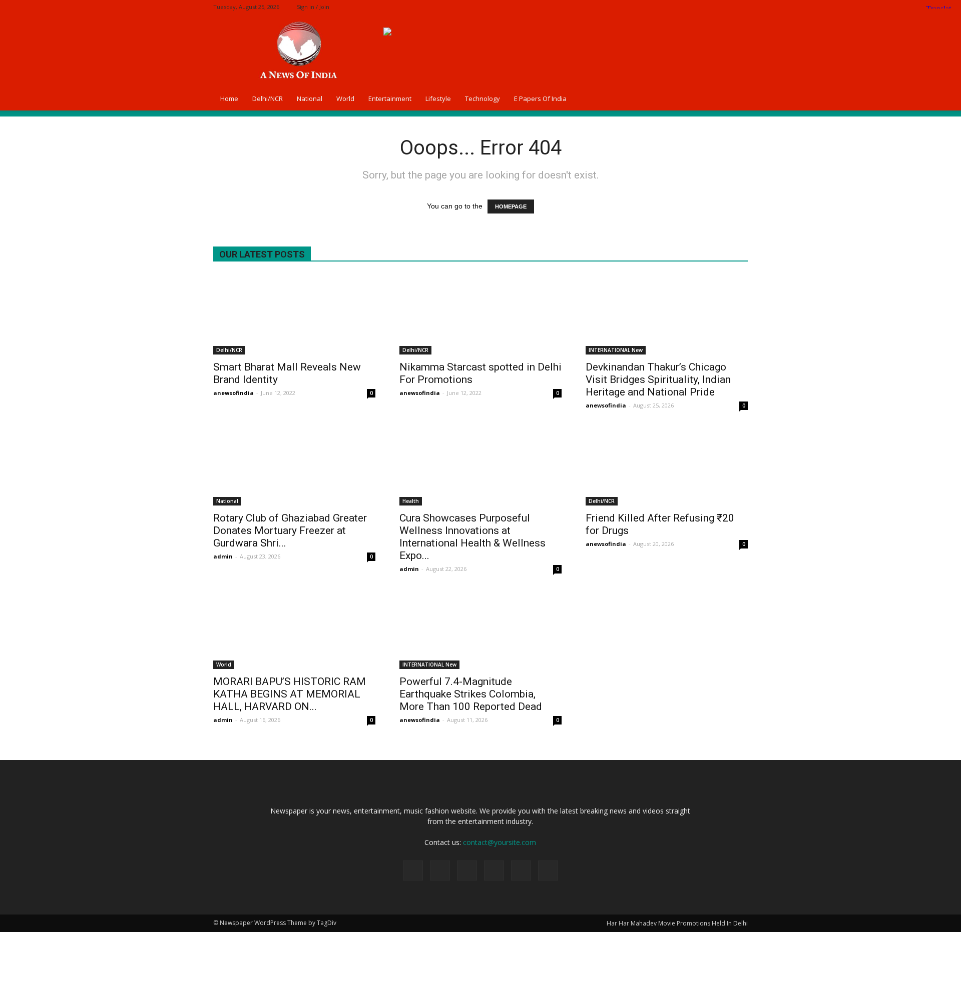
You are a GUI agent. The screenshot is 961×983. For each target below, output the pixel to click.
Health (410, 501)
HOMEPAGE (511, 207)
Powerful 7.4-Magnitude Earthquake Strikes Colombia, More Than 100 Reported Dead (470, 694)
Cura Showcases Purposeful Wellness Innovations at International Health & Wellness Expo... (472, 537)
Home (229, 98)
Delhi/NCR (267, 98)
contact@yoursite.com (499, 842)
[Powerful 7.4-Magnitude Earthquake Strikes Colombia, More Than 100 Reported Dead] (480, 629)
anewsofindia (233, 392)
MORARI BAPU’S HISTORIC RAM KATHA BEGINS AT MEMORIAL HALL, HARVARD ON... (289, 694)
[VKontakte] (740, 7)
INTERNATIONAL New (616, 350)
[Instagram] (690, 7)
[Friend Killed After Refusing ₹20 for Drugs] (667, 466)
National (309, 98)
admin (223, 556)
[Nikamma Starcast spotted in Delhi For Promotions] (480, 314)
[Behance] (657, 7)
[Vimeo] (723, 7)
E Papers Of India (540, 98)
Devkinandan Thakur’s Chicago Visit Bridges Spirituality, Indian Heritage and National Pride (658, 379)
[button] (736, 98)
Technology (482, 98)
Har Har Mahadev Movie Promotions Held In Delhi (677, 923)
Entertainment (389, 98)
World (345, 98)
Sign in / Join (313, 6)
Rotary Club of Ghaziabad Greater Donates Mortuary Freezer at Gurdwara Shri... (290, 530)
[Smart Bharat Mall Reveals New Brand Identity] (294, 314)
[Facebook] (674, 7)
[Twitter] (707, 7)
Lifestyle (438, 98)
